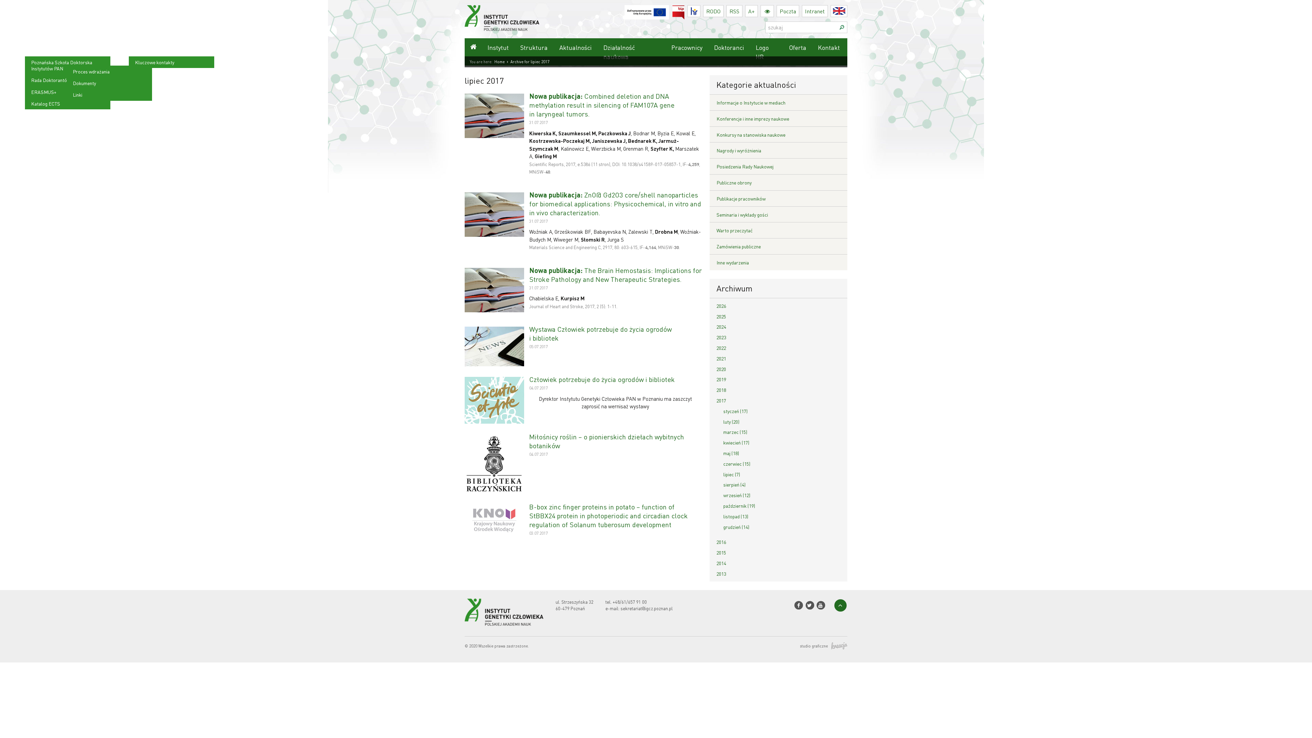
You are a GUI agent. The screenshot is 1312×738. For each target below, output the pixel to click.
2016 (721, 542)
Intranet (815, 11)
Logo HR (762, 51)
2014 (721, 563)
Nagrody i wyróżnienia (738, 150)
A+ (751, 11)
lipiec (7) (731, 474)
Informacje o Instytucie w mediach (750, 102)
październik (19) (739, 506)
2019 (721, 379)
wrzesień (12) (736, 495)
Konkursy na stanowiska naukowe (750, 135)
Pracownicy (686, 47)
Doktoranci (729, 47)
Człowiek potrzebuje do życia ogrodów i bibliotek (602, 379)
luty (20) (731, 422)
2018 (721, 390)
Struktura (534, 47)
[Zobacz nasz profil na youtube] (821, 605)
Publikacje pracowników (741, 198)
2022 (721, 348)
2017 (721, 400)
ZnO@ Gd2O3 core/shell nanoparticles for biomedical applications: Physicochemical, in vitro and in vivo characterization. (615, 203)
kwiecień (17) (736, 442)
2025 (721, 316)
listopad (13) (735, 516)
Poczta (788, 11)
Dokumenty (84, 83)
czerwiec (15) (736, 464)
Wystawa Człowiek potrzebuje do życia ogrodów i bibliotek (600, 333)
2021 (721, 358)
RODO (713, 11)
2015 (721, 552)
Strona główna (473, 47)
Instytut (498, 47)
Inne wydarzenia (732, 262)
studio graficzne (814, 646)
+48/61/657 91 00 (630, 602)
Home (499, 61)
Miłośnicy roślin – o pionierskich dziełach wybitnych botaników (606, 441)
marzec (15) (735, 432)
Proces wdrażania (91, 71)
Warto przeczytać (734, 230)
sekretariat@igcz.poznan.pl (646, 608)
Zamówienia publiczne (738, 246)
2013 (721, 574)
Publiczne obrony (734, 182)
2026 (721, 306)
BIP (684, 9)
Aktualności (575, 47)
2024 (721, 327)
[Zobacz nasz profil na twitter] (810, 605)
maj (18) (731, 453)
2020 (721, 369)
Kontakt (829, 47)
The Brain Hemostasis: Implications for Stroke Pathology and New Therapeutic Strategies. (615, 275)
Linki (77, 95)
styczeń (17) (735, 411)
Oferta (797, 47)
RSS (734, 11)
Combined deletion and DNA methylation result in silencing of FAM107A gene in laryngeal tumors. (601, 105)
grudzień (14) (736, 527)
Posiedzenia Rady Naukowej (745, 166)
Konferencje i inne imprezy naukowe (752, 118)
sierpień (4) (734, 484)
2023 (721, 337)
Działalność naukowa (619, 51)
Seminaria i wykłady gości (742, 214)
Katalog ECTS (45, 103)
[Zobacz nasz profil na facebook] (799, 605)
